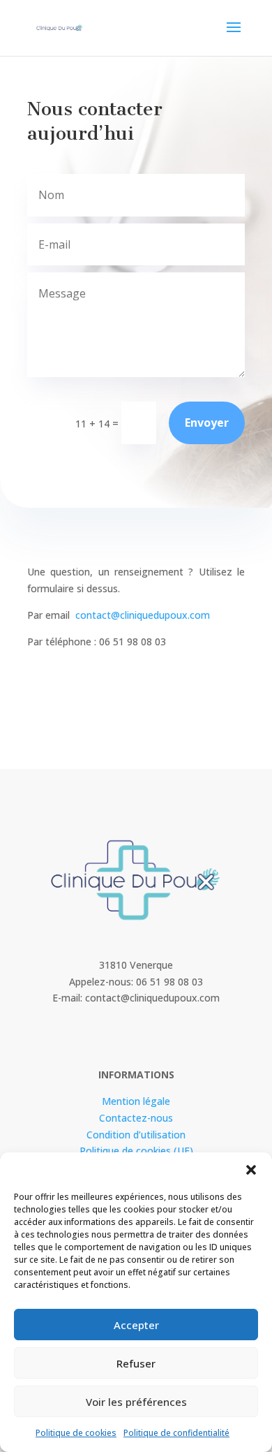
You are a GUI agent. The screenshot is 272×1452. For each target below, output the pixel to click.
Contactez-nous (136, 1117)
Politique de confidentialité (176, 1433)
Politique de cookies (76, 1433)
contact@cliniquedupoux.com (142, 615)
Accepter (136, 1325)
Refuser (136, 1363)
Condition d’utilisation (136, 1134)
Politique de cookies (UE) (136, 1150)
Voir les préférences (136, 1402)
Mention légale (136, 1101)
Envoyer (207, 422)
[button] (251, 1170)
